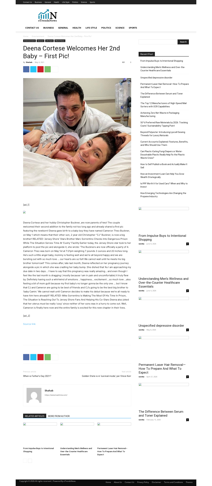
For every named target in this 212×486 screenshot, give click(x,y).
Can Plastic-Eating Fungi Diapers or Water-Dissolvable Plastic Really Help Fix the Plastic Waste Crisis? (162, 154)
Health (56, 2)
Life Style (65, 2)
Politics (75, 2)
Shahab (29, 62)
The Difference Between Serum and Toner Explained (161, 95)
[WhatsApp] (48, 69)
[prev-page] (25, 461)
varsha (141, 244)
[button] (185, 28)
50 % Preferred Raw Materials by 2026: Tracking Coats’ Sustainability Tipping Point (164, 124)
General (48, 2)
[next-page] (30, 461)
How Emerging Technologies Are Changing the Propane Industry (163, 195)
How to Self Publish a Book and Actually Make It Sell (163, 166)
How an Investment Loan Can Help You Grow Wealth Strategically (162, 175)
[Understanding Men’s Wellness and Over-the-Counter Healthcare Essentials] (77, 434)
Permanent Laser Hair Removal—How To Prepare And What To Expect (112, 451)
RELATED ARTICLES (34, 416)
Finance (189, 482)
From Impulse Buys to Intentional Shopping (161, 61)
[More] (55, 69)
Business (38, 2)
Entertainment (38, 36)
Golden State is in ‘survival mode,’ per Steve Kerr (106, 376)
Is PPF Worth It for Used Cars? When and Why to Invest (164, 185)
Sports (92, 2)
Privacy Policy (143, 482)
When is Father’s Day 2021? (37, 376)
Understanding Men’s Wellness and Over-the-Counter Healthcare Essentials (76, 451)
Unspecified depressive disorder (156, 77)
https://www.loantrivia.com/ (56, 395)
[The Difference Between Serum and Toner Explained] (164, 395)
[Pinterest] (40, 69)
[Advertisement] (132, 16)
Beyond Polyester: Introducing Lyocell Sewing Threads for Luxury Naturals (162, 134)
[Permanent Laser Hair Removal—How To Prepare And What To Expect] (114, 434)
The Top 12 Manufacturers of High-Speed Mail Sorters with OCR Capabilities (163, 105)
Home (25, 36)
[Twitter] (33, 69)
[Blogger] (47, 401)
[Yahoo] (52, 401)
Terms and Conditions (173, 482)
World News (59, 41)
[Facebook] (26, 69)
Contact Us (27, 2)
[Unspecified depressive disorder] (164, 309)
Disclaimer (156, 482)
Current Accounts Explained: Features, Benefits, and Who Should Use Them (164, 143)
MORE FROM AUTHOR (59, 416)
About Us (118, 482)
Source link (29, 323)
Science (84, 2)
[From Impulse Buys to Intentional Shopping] (40, 434)
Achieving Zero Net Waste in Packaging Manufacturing (159, 114)
